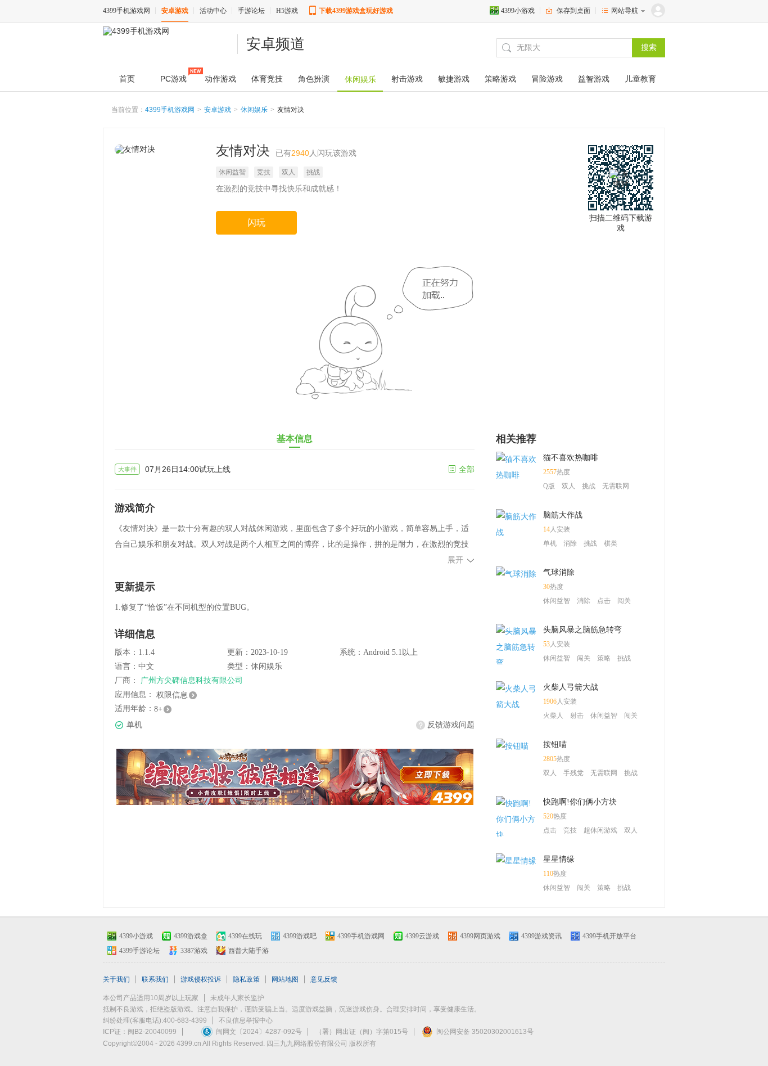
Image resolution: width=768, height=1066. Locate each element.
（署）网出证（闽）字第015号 (361, 1032)
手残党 (573, 773)
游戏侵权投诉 (200, 979)
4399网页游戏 (480, 936)
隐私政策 (246, 979)
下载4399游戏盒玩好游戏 (356, 11)
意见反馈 (323, 979)
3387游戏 (193, 951)
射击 (577, 715)
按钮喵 (555, 744)
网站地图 (285, 979)
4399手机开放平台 (609, 936)
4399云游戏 (422, 936)
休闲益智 (232, 172)
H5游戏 (287, 11)
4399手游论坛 (139, 951)
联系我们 (155, 979)
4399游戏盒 (190, 936)
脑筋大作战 (562, 515)
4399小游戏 (518, 11)
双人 (288, 172)
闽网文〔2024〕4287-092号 (259, 1032)
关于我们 (116, 979)
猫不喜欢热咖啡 (570, 457)
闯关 (624, 601)
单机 (550, 543)
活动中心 (213, 11)
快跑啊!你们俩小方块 (580, 802)
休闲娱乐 (254, 110)
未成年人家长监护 (237, 998)
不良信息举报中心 (246, 1020)
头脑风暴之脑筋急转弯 (582, 630)
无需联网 (615, 486)
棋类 (610, 543)
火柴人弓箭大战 (570, 687)
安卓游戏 (174, 11)
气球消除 (559, 572)
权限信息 (172, 695)
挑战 (313, 172)
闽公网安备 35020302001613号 (485, 1032)
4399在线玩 (245, 936)
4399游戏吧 (300, 936)
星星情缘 (559, 859)
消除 (570, 543)
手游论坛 (251, 11)
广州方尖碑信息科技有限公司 (192, 680)
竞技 (263, 172)
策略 (604, 658)
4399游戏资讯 (541, 936)
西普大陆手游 (248, 951)
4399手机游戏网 (126, 11)
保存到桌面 (573, 11)
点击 (604, 601)
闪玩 (256, 222)
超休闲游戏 (600, 830)
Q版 (549, 486)
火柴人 (553, 715)
